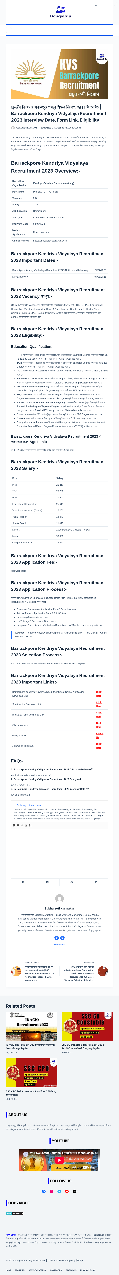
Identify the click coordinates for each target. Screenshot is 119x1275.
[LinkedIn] (96, 882)
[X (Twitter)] (47, 882)
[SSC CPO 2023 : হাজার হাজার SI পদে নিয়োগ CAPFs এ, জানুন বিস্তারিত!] (31, 1072)
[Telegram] (14, 825)
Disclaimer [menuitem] (71, 1270)
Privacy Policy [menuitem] (87, 1270)
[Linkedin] (30, 825)
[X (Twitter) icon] (62, 938)
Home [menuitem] (8, 1270)
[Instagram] (26, 825)
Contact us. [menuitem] (56, 1270)
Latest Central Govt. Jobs (67, 128)
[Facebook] (22, 825)
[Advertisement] (59, 851)
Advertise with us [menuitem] (37, 1270)
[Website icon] (56, 938)
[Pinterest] (72, 882)
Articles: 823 (59, 944)
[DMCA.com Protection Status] (15, 1213)
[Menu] (9, 30)
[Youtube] (18, 825)
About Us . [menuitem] (20, 1270)
